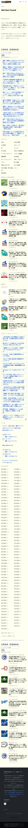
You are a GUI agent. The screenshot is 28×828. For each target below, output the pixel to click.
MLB (10, 229)
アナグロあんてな (7, 462)
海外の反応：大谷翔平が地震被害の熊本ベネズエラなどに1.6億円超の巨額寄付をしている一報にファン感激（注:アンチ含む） (18, 277)
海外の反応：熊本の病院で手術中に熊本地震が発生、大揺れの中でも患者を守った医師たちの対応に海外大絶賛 (18, 204)
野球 (16, 229)
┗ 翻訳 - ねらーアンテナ (9, 441)
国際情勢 (13, 210)
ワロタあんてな (6, 449)
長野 (10, 250)
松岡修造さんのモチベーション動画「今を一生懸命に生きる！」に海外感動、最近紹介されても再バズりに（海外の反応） (18, 747)
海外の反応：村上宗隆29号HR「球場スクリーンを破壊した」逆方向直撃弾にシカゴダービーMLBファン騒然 (18, 244)
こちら (3, 636)
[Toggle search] (23, 1)
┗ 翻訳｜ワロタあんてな (9, 452)
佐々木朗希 (13, 731)
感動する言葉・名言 (13, 742)
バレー (10, 191)
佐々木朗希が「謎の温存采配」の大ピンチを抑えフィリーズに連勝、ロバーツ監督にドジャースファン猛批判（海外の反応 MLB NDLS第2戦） (18, 735)
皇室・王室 (20, 220)
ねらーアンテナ (6, 439)
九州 (25, 200)
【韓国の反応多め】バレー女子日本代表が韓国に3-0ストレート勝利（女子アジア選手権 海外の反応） (18, 194)
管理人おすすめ (14, 655)
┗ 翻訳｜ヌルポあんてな (9, 456)
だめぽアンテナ (6, 434)
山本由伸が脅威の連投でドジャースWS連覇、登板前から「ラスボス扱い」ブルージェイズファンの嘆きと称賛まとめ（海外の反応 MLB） (18, 659)
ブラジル (15, 710)
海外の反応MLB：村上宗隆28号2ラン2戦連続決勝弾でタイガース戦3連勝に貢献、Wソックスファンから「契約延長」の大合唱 (18, 266)
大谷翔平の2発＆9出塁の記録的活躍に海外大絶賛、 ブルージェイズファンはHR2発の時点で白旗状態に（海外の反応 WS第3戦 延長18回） (18, 703)
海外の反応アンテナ (7, 430)
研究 (13, 688)
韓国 (13, 191)
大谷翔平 (18, 272)
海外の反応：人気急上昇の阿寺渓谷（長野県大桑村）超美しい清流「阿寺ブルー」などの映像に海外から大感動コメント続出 (18, 254)
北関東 (17, 180)
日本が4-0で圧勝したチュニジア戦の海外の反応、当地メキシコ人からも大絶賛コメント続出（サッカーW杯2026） (18, 681)
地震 (22, 272)
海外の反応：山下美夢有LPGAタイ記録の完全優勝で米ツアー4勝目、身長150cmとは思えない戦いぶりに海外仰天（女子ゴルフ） (18, 326)
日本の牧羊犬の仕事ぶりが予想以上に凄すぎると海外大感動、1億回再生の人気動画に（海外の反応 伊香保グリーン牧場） (18, 184)
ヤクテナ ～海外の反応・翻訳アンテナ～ (13, 426)
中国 (16, 210)
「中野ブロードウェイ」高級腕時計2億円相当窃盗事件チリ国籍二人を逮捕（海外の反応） (18, 300)
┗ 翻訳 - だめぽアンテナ (9, 437)
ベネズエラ (11, 272)
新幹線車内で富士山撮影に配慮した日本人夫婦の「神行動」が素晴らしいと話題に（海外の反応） (18, 308)
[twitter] (20, 2)
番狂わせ (24, 710)
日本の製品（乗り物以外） (20, 688)
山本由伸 (20, 655)
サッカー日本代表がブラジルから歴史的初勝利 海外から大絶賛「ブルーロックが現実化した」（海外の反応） (18, 714)
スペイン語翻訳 (12, 220)
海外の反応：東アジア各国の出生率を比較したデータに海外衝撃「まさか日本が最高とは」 (18, 213)
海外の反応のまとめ (7, 445)
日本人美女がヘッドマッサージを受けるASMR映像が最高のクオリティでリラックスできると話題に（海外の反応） (18, 292)
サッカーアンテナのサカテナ (10, 460)
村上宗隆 (13, 229)
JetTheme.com (20, 826)
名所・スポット (23, 180)
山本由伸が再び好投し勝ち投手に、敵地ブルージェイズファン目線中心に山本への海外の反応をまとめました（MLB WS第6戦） (18, 758)
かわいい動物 (11, 180)
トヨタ (10, 688)
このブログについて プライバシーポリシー (12, 640)
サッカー (11, 677)
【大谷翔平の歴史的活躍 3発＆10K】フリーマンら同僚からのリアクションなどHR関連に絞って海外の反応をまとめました (18, 670)
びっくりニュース (12, 200)
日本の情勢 (22, 191)
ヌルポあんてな (6, 454)
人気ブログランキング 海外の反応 (11, 428)
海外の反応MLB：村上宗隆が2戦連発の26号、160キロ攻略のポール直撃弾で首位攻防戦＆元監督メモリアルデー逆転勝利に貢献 (18, 234)
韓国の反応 (17, 191)
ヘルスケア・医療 (20, 200)
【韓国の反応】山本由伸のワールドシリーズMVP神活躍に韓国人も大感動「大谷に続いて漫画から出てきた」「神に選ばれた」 (18, 724)
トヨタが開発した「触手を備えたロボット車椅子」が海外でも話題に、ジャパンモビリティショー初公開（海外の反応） (18, 692)
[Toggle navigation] (25, 2)
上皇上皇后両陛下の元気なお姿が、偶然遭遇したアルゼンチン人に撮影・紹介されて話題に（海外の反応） (18, 223)
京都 (17, 220)
